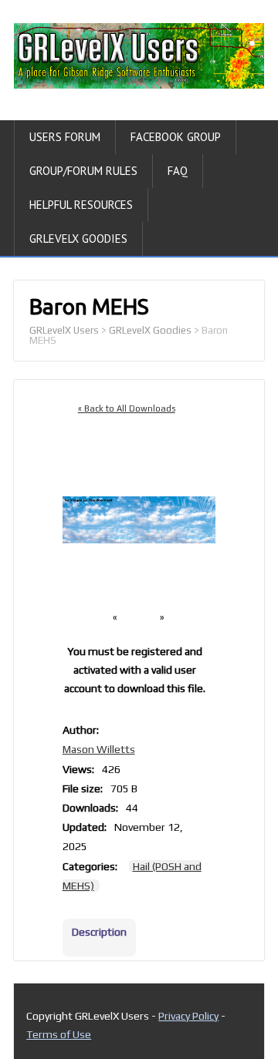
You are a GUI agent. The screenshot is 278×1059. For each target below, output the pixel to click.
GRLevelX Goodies (78, 238)
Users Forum (64, 136)
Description (99, 932)
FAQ (178, 170)
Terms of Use (58, 1034)
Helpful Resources (81, 204)
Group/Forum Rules (83, 170)
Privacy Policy (188, 1016)
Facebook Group (176, 136)
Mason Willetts (99, 749)
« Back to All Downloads (126, 408)
